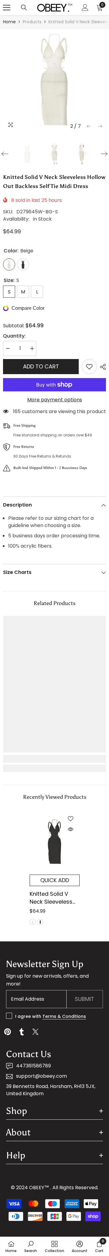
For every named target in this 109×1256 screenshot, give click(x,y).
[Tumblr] (21, 1031)
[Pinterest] (7, 1031)
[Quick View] (70, 829)
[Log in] (85, 7)
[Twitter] (35, 1031)
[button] (89, 126)
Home (9, 22)
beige (33, 922)
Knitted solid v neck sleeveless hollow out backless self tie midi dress (52, 898)
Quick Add (54, 880)
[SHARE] (101, 367)
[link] (54, 759)
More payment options (54, 399)
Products (32, 22)
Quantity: (14, 335)
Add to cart (41, 366)
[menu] (6, 7)
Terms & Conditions (64, 1016)
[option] (54, 80)
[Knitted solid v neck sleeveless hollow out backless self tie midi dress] (55, 842)
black (40, 922)
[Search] (24, 7)
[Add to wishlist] (89, 366)
